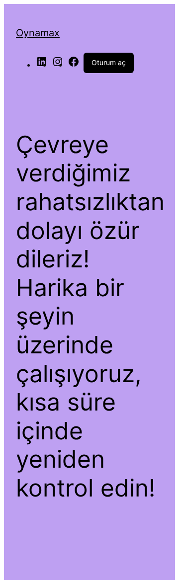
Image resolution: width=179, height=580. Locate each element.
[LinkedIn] (42, 65)
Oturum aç (108, 62)
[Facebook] (74, 65)
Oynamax (38, 33)
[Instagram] (58, 65)
